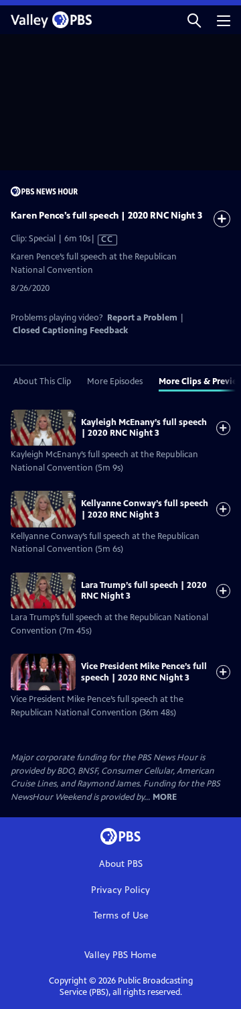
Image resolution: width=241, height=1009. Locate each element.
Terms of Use (121, 915)
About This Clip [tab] (42, 381)
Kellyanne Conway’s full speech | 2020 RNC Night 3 (144, 509)
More (165, 797)
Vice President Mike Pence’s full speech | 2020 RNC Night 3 (144, 671)
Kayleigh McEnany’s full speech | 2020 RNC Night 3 (144, 427)
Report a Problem (142, 317)
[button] (194, 19)
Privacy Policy (120, 890)
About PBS (121, 864)
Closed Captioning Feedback (70, 330)
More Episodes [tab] (115, 381)
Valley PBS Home (120, 955)
